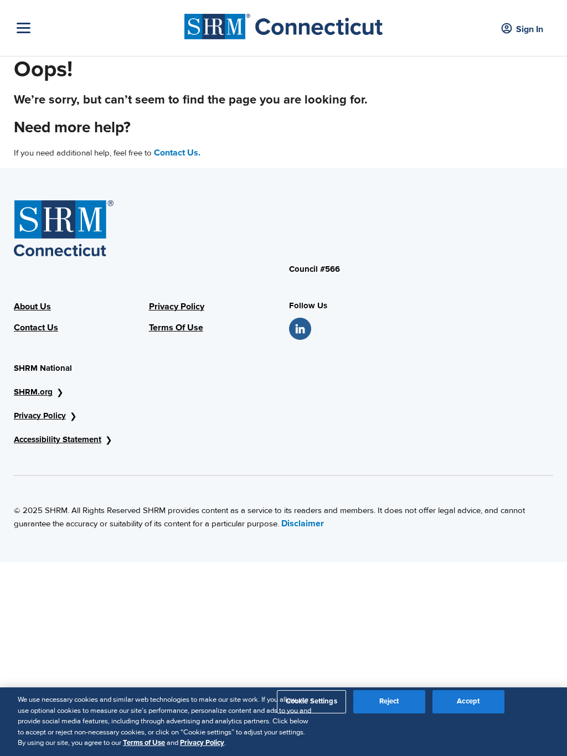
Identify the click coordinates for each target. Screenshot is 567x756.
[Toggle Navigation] (97, 28)
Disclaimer (302, 523)
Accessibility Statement (57, 439)
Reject (389, 701)
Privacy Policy (176, 306)
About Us (32, 306)
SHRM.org (33, 392)
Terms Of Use (176, 327)
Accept (468, 701)
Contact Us (36, 327)
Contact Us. (177, 152)
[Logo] (283, 24)
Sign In (529, 29)
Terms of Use (144, 742)
